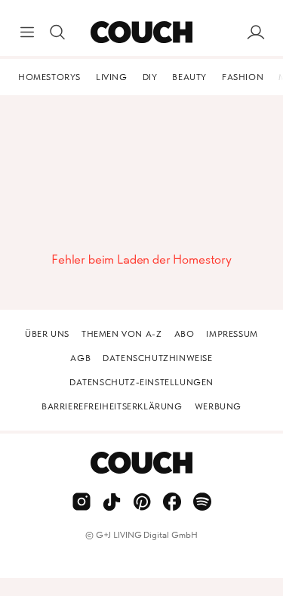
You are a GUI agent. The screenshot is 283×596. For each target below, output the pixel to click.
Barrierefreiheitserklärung (112, 406)
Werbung (218, 406)
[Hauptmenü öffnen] (27, 32)
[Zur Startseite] (141, 32)
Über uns (47, 334)
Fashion (242, 77)
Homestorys (49, 77)
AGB (80, 358)
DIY (150, 77)
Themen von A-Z (121, 334)
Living (112, 77)
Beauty (189, 77)
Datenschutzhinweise (157, 358)
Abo (184, 334)
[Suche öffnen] (57, 32)
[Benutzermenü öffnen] (256, 32)
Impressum (231, 334)
